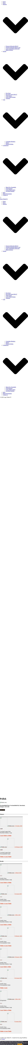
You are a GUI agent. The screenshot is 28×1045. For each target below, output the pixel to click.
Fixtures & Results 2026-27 (12, 46)
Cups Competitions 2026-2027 (13, 48)
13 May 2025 (18, 915)
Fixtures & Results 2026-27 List (13, 47)
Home (4, 1)
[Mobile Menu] (0, 197)
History (7, 142)
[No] (22, 1044)
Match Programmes (7, 193)
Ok (18, 1044)
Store (4, 192)
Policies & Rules (9, 144)
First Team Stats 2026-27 (11, 94)
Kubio (3, 1039)
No (21, 1044)
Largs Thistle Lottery (10, 190)
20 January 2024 (18, 957)
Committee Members (10, 141)
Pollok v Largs (3, 987)
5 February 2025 (18, 936)
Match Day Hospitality (11, 187)
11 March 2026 (18, 872)
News (4, 3)
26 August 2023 (18, 978)
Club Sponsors (9, 188)
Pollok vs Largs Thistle (5, 856)
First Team (8, 93)
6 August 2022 (18, 1021)
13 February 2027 (19, 847)
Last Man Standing (10, 191)
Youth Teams (9, 95)
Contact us (5, 195)
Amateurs (8, 98)
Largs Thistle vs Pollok (5, 835)
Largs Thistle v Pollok (5, 966)
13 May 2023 (18, 999)
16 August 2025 (18, 893)
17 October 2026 (18, 825)
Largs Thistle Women (11, 97)
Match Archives (9, 50)
